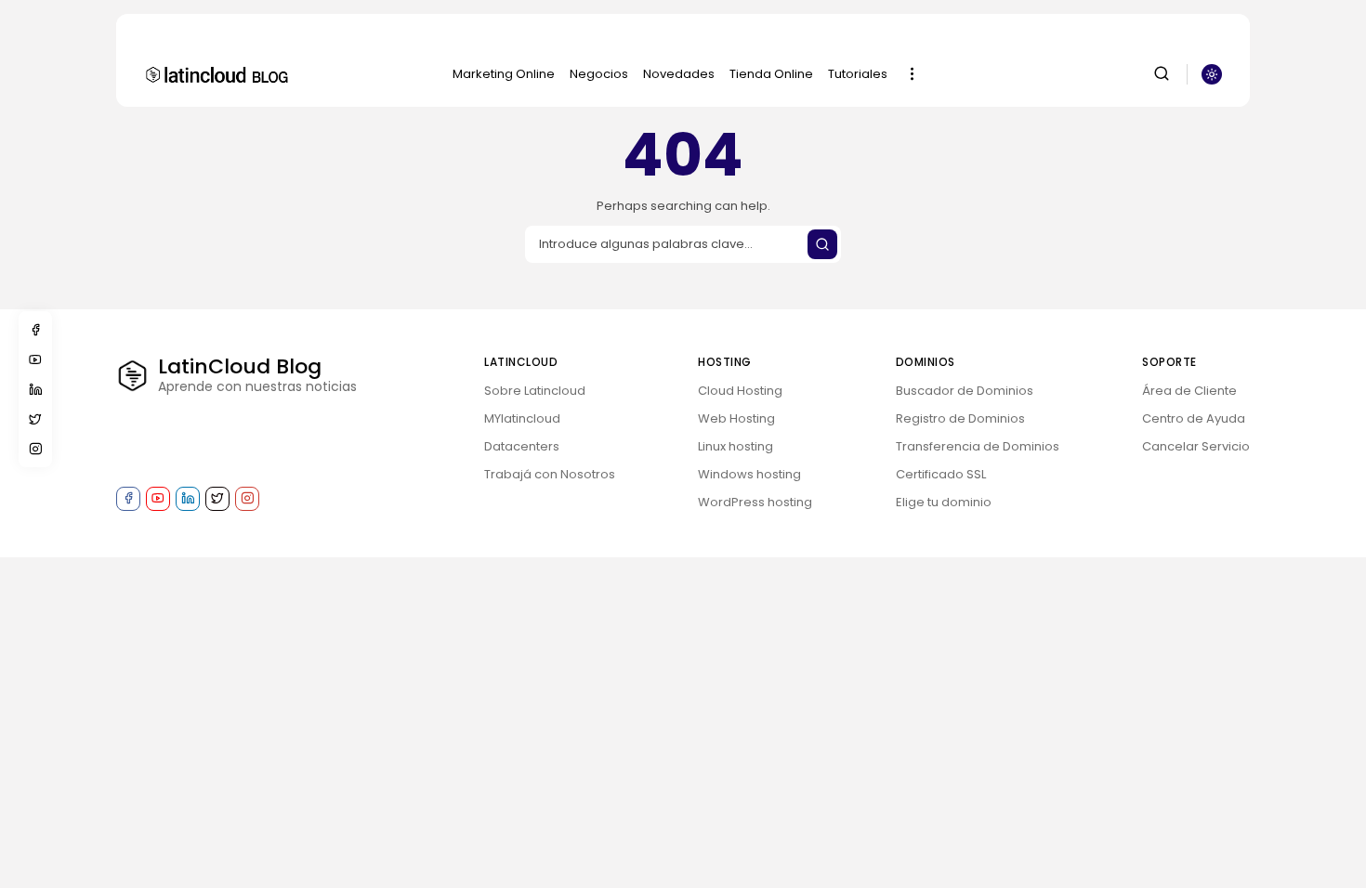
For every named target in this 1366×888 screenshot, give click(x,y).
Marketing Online (504, 74)
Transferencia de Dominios (977, 446)
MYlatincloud (522, 418)
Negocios (599, 74)
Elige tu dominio (944, 502)
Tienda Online (771, 74)
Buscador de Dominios (964, 390)
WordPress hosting (755, 502)
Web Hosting (736, 418)
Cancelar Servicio (1196, 446)
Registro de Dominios (960, 418)
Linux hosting (735, 446)
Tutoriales (857, 74)
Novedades (679, 74)
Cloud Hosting (740, 390)
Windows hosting (749, 474)
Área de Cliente (1189, 390)
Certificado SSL (941, 474)
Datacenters (521, 446)
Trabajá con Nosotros (549, 474)
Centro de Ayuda (1193, 418)
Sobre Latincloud (534, 390)
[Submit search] (822, 244)
